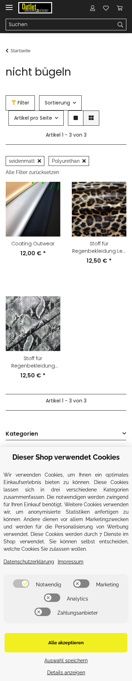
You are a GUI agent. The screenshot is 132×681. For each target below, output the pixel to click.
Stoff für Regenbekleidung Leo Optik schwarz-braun (99, 247)
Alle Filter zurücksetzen (32, 172)
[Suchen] (120, 25)
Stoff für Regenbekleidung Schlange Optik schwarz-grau (33, 362)
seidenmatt (22, 161)
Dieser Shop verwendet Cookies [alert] (66, 457)
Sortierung (57, 102)
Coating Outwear (33, 243)
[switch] (21, 583)
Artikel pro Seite (33, 117)
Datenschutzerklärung (29, 561)
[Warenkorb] (119, 8)
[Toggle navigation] (9, 4)
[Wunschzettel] (106, 8)
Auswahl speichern (66, 660)
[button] (92, 8)
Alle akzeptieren (66, 642)
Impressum (70, 561)
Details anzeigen (66, 672)
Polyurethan (66, 161)
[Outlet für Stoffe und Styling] (35, 8)
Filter (22, 102)
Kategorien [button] (22, 434)
